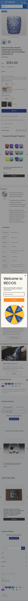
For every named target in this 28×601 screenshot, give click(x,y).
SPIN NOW (14, 300)
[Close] (25, 275)
